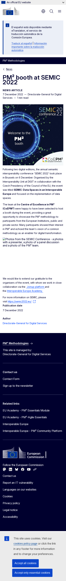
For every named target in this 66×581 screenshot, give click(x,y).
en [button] (43, 11)
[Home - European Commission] (11, 11)
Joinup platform (35, 286)
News (9, 69)
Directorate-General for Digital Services (25, 323)
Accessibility (10, 516)
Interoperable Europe (15, 424)
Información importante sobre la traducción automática (29, 46)
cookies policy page (25, 543)
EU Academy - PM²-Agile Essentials (25, 417)
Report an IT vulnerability (18, 482)
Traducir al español (22, 43)
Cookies (8, 496)
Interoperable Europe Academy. (25, 290)
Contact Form (11, 379)
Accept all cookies (25, 563)
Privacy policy (11, 503)
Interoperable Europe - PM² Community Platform (32, 431)
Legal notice (10, 510)
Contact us (9, 476)
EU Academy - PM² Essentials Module (26, 410)
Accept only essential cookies (32, 572)
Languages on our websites (19, 489)
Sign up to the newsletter (18, 385)
